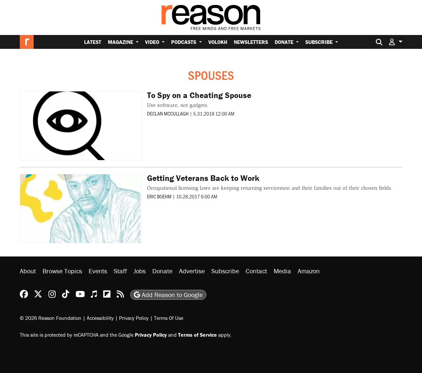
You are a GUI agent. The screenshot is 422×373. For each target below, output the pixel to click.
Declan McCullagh (168, 113)
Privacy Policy (134, 318)
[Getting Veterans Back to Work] (81, 208)
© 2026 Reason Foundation (50, 318)
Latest (92, 42)
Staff (120, 271)
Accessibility (100, 318)
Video (153, 42)
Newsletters (251, 42)
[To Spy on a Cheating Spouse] (81, 125)
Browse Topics (62, 271)
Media (282, 271)
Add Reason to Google (171, 294)
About (28, 271)
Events (98, 271)
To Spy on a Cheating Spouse (199, 95)
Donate (285, 42)
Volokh (217, 42)
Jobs (140, 271)
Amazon (309, 271)
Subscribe (319, 42)
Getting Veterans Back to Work (203, 178)
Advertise (192, 271)
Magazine (121, 42)
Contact (256, 271)
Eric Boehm (159, 196)
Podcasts (184, 42)
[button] (395, 42)
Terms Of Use (168, 318)
